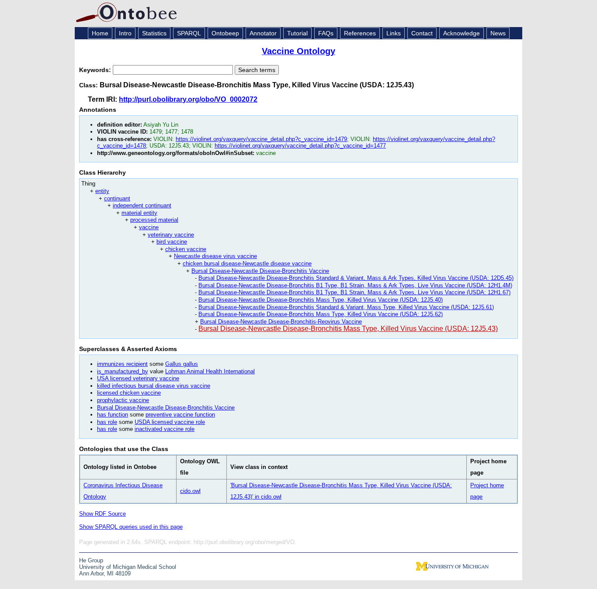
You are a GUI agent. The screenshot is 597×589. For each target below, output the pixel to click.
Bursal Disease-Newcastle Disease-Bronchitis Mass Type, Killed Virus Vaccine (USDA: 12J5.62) (320, 314)
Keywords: (96, 69)
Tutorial (297, 33)
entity (102, 191)
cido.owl (190, 491)
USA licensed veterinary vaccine (138, 378)
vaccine (149, 227)
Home (100, 33)
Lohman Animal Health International (210, 371)
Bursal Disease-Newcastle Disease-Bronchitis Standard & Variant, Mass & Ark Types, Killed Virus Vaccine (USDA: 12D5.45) (356, 278)
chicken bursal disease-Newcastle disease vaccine (247, 263)
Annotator (263, 33)
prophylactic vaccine (123, 400)
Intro (125, 33)
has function (112, 414)
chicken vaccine (185, 249)
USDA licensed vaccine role (170, 422)
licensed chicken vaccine (129, 392)
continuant (117, 198)
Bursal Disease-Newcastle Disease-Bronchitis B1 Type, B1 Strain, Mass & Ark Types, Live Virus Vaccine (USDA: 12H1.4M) (355, 285)
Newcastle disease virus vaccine (215, 256)
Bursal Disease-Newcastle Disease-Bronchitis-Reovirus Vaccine (281, 321)
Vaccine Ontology (298, 51)
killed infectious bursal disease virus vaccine (153, 385)
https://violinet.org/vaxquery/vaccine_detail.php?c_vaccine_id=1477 (300, 145)
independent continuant (142, 205)
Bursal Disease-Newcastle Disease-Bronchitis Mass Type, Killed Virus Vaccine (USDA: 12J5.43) (348, 328)
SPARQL (189, 33)
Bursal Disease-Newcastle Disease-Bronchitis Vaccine (260, 271)
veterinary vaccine (171, 234)
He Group (91, 560)
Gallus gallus (181, 364)
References (360, 33)
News (498, 33)
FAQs (325, 33)
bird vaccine (171, 241)
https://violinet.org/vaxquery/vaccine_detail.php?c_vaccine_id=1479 (261, 139)
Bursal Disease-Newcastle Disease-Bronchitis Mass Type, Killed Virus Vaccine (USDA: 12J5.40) (320, 299)
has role (107, 422)
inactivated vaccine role (164, 429)
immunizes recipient (122, 364)
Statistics (154, 33)
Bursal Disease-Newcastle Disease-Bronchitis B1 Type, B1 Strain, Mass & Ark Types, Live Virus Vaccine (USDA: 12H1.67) (354, 292)
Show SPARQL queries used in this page (131, 527)
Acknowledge (461, 33)
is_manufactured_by (122, 371)
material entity (139, 213)
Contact (422, 33)
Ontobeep (225, 33)
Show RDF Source (102, 513)
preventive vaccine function (180, 414)
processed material (154, 220)
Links (393, 33)
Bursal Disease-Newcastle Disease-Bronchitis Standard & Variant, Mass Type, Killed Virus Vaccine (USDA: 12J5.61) (346, 307)
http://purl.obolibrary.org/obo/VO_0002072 (188, 99)
